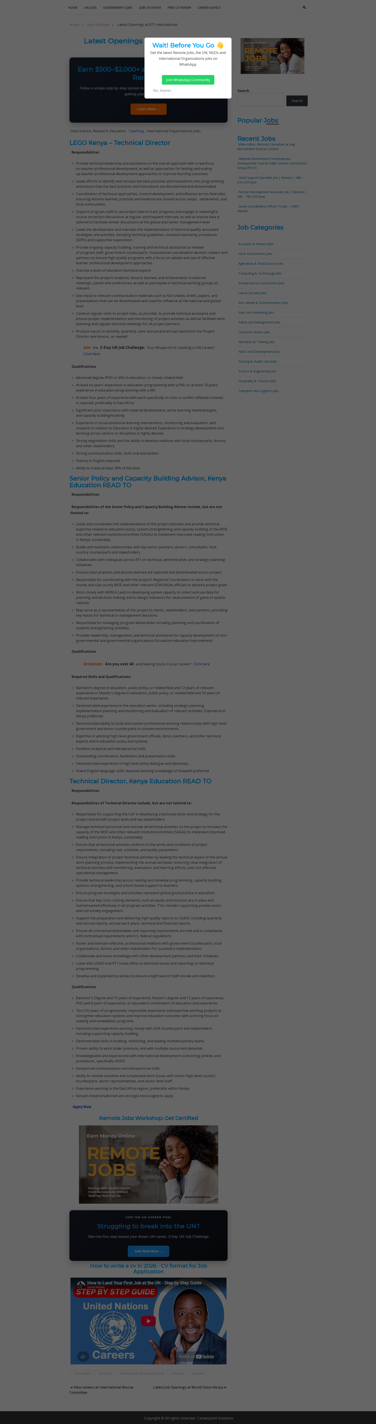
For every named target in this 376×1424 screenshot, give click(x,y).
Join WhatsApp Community (188, 79)
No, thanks (162, 90)
